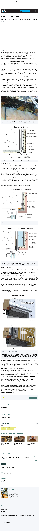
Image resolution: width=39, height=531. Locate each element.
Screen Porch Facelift (6, 473)
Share (37, 423)
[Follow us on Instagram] (5, 505)
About (2, 517)
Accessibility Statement (17, 519)
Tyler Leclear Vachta (11, 49)
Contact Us (28, 517)
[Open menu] (37, 2)
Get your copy (33, 397)
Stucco (14, 427)
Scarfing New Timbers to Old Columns (10, 480)
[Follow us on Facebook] (3, 505)
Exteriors (2, 427)
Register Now (4, 459)
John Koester (4, 49)
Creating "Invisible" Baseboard (8, 467)
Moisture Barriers (8, 427)
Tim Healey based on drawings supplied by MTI (9, 351)
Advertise (15, 517)
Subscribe (10, 499)
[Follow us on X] (1, 505)
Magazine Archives (12, 501)
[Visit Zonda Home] (5, 522)
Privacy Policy (3, 519)
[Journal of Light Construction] (19, 1)
